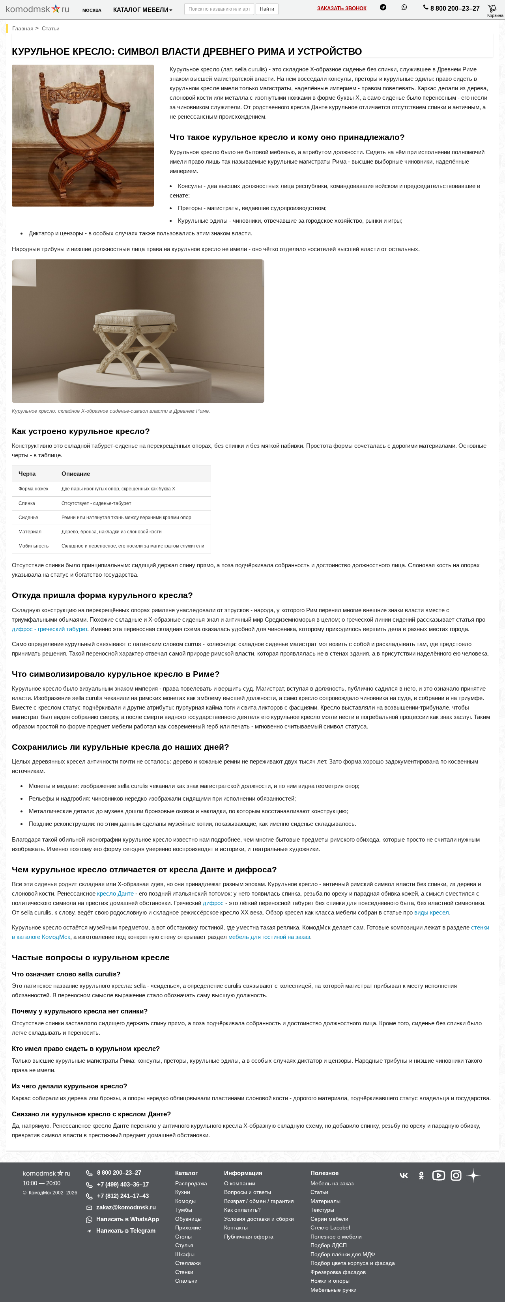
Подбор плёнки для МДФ (342, 1254)
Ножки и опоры (330, 1281)
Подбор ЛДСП (328, 1245)
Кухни (182, 1192)
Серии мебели (329, 1219)
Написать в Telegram (125, 1230)
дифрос (213, 903)
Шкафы (185, 1254)
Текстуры (322, 1210)
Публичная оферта (248, 1236)
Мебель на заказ (332, 1183)
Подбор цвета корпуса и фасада (352, 1263)
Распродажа (191, 1183)
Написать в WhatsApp (127, 1219)
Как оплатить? (242, 1210)
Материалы (325, 1201)
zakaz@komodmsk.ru (126, 1207)
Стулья (184, 1245)
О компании (239, 1183)
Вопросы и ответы (247, 1192)
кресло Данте (115, 893)
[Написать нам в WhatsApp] (404, 8)
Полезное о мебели (336, 1236)
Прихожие (188, 1227)
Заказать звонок (342, 8)
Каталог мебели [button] (140, 9)
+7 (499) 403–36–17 (123, 1184)
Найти (267, 9)
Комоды (185, 1201)
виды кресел (431, 912)
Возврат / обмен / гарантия (259, 1201)
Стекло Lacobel (330, 1227)
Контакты (236, 1227)
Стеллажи (188, 1263)
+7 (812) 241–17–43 (123, 1195)
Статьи (319, 1192)
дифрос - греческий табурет (49, 629)
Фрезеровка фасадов (338, 1272)
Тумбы (183, 1210)
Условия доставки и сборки (259, 1219)
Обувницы (188, 1219)
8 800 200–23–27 (455, 8)
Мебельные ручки (333, 1290)
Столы (183, 1236)
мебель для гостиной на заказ (269, 936)
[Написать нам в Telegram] (383, 8)
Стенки (184, 1272)
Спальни (186, 1281)
